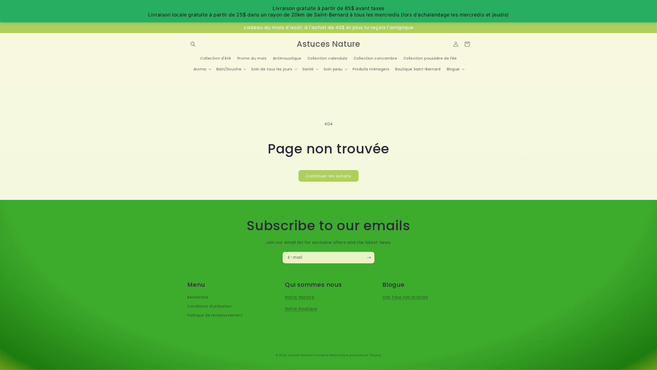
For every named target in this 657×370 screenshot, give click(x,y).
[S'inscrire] (368, 258)
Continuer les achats (328, 176)
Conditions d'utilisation (209, 306)
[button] (193, 44)
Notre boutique (301, 309)
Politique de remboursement (215, 315)
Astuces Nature (300, 355)
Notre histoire (299, 297)
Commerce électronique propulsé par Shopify (347, 355)
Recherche (197, 297)
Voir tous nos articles (405, 297)
